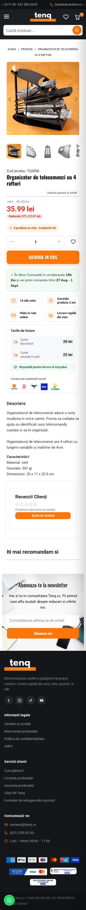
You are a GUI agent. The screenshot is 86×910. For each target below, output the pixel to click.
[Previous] (10, 99)
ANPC (8, 746)
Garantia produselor (19, 785)
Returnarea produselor (21, 731)
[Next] (76, 99)
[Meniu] (6, 17)
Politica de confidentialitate (24, 739)
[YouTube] (41, 700)
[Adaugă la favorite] (73, 242)
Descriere (16, 403)
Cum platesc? (14, 771)
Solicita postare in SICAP (62, 192)
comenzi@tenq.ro (23, 825)
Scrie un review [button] (43, 515)
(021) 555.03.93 (22, 833)
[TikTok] (30, 700)
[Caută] (76, 30)
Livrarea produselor (18, 778)
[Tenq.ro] (43, 17)
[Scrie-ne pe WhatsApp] (9, 900)
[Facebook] (8, 700)
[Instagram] (19, 700)
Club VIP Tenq (14, 793)
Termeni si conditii (17, 724)
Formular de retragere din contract (29, 800)
